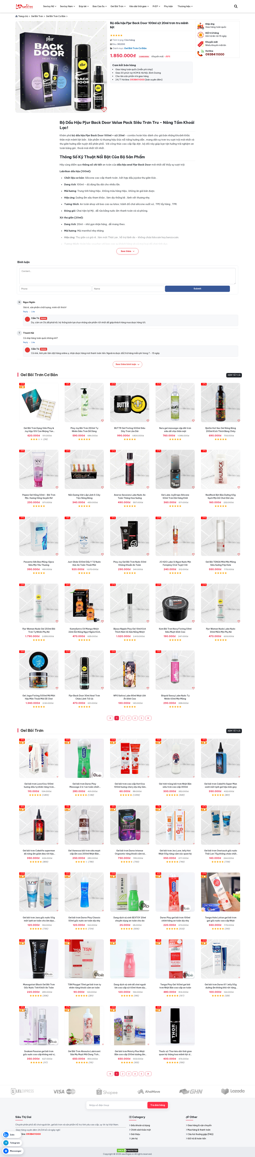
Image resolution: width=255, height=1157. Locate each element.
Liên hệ (134, 1138)
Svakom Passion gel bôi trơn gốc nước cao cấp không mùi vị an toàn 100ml (39, 1054)
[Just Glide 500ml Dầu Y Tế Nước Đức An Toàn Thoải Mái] (84, 536)
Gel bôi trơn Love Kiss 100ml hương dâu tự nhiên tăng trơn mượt (39, 787)
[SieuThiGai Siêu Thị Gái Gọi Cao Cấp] (24, 6)
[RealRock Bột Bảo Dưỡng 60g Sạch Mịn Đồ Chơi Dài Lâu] (220, 469)
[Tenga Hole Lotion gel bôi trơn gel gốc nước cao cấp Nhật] (220, 892)
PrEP (155, 6)
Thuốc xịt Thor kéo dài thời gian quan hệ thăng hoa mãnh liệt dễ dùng (175, 1054)
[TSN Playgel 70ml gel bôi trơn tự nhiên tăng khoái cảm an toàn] (84, 958)
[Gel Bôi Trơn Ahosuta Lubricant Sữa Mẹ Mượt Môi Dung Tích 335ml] (84, 1025)
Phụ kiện (168, 6)
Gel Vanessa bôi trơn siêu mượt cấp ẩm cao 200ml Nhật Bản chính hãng (84, 853)
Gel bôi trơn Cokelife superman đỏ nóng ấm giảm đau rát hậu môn (39, 853)
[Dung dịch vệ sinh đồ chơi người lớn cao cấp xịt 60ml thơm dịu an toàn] (129, 958)
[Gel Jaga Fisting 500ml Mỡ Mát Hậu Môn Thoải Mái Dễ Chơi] (38, 670)
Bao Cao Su (98, 6)
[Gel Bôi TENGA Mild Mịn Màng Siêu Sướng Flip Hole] (220, 536)
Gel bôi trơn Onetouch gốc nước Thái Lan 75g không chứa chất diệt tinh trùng (220, 853)
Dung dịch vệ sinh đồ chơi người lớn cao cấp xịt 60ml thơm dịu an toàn (130, 987)
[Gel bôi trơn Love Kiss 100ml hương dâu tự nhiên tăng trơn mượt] (38, 758)
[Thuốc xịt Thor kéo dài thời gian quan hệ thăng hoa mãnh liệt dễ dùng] (175, 1025)
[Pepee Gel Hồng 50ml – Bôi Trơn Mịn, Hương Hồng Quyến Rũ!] (38, 469)
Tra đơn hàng (157, 1105)
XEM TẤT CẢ (234, 375)
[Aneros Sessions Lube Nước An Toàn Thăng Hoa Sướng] (129, 469)
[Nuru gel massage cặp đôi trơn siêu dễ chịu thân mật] (175, 402)
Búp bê (82, 6)
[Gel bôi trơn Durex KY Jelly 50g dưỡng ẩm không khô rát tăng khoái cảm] (220, 958)
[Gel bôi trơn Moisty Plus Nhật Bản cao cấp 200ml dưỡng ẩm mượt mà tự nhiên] (129, 1025)
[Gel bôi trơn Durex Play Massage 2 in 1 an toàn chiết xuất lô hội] (84, 758)
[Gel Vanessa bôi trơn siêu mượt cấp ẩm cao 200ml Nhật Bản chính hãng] (84, 825)
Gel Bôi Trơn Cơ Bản (135, 48)
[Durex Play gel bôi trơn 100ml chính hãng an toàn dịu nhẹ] (175, 892)
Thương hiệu (184, 6)
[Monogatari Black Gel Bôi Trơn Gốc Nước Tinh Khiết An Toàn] (38, 958)
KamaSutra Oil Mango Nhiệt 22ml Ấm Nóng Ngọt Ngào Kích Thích (84, 631)
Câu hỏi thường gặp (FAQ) (200, 1134)
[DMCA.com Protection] (127, 1150)
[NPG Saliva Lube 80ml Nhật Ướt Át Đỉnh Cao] (129, 670)
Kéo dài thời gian (138, 6)
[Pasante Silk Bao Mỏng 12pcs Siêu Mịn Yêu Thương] (38, 536)
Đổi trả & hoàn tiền (197, 1138)
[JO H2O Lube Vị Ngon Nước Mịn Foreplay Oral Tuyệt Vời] (175, 536)
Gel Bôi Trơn (32, 730)
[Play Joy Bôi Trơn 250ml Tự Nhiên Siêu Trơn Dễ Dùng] (84, 402)
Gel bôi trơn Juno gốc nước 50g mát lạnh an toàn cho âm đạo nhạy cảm (39, 920)
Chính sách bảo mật (141, 1129)
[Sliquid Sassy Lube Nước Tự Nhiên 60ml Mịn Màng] (175, 670)
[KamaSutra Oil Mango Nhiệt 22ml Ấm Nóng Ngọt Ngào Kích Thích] (84, 603)
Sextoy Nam (66, 6)
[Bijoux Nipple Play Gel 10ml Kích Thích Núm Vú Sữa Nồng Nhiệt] (129, 603)
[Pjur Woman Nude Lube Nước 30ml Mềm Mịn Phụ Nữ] (220, 603)
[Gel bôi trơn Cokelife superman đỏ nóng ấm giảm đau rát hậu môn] (38, 825)
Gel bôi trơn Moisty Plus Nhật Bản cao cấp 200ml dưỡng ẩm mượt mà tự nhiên (130, 1054)
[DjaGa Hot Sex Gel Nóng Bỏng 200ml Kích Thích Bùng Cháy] (220, 402)
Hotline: (29, 1134)
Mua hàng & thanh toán (199, 1129)
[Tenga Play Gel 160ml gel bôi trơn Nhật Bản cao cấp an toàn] (175, 958)
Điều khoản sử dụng (140, 1125)
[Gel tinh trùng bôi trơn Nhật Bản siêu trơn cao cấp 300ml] (175, 758)
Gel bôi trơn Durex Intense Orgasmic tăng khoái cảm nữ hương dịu (130, 853)
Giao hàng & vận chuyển (200, 1125)
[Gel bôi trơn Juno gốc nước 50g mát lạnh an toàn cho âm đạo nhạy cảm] (38, 892)
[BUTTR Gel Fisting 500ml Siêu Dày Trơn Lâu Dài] (129, 402)
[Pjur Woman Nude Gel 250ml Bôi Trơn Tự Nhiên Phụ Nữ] (38, 603)
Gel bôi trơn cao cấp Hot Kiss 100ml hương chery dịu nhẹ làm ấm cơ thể (130, 787)
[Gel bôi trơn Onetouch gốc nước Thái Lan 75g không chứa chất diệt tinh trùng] (220, 825)
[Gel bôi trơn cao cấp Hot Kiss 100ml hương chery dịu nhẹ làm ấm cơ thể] (129, 758)
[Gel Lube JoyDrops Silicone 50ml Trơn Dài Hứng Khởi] (175, 469)
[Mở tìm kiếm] (236, 6)
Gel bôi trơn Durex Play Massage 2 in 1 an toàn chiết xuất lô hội (84, 787)
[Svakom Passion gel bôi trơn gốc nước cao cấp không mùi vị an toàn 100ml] (38, 1025)
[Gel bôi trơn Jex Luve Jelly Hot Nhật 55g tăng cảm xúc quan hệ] (175, 825)
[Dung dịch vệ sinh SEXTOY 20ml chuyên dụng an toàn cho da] (129, 892)
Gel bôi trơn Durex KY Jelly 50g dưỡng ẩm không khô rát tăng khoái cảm (221, 987)
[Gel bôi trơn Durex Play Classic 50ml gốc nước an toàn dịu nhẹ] (84, 892)
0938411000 (214, 54)
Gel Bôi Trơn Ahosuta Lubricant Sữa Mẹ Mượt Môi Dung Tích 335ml (84, 1054)
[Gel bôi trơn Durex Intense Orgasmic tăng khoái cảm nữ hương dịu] (129, 825)
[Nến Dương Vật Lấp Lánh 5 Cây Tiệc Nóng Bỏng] (84, 469)
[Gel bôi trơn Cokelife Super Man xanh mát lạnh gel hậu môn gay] (220, 758)
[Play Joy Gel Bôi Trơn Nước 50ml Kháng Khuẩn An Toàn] (129, 536)
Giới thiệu (135, 1134)
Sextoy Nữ (48, 6)
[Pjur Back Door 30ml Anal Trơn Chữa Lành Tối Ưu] (84, 670)
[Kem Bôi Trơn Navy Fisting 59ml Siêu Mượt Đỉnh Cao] (175, 603)
